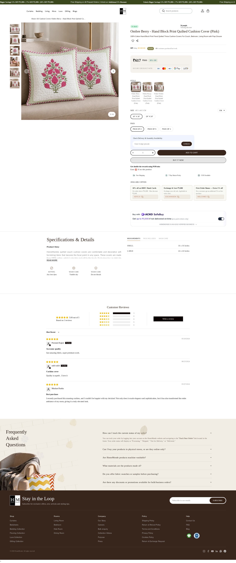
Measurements (133, 238)
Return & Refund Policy (151, 524)
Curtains (30, 11)
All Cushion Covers (44, 19)
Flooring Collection (17, 533)
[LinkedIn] (216, 551)
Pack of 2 (137, 129)
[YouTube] (212, 551)
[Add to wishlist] (132, 40)
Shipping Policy (148, 520)
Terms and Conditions (151, 529)
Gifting (67, 11)
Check (187, 144)
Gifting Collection (16, 541)
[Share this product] (137, 40)
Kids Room (58, 529)
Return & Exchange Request (153, 541)
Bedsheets (14, 524)
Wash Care (163, 238)
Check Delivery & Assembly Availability (147, 138)
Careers (101, 524)
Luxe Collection (16, 537)
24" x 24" (149, 116)
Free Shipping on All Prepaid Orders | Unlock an (99, 2)
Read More (52, 260)
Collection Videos (105, 533)
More (54, 11)
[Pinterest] (225, 551)
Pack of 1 (166, 129)
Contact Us (190, 520)
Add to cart (192, 153)
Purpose (101, 537)
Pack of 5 (152, 129)
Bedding (39, 11)
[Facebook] (208, 551)
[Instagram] (204, 551)
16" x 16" (136, 116)
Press (100, 541)
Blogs (75, 11)
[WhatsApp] (221, 551)
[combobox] (175, 11)
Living (47, 11)
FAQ (188, 524)
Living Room (59, 520)
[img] (52, 339)
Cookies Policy (148, 537)
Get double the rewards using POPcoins (145, 167)
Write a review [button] (168, 319)
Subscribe (217, 500)
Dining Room (59, 533)
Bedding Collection (17, 529)
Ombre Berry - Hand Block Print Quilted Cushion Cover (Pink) (69, 19)
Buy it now (178, 160)
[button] (208, 11)
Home (33, 19)
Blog (188, 529)
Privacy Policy (147, 533)
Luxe (60, 11)
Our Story (102, 520)
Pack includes (149, 238)
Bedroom (57, 524)
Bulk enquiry (103, 529)
